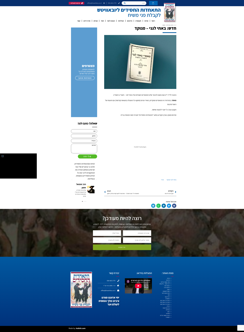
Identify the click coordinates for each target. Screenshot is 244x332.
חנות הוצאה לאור (166, 293)
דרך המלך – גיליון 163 (164, 284)
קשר (78, 21)
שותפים (168, 313)
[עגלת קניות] (153, 3)
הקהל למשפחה (166, 291)
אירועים (129, 21)
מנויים (96, 21)
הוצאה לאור (111, 21)
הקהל (168, 289)
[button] (174, 206)
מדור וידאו (86, 21)
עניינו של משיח (166, 308)
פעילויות (121, 21)
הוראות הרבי (167, 287)
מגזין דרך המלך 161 (165, 300)
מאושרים (168, 298)
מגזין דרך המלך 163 (165, 304)
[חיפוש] (125, 3)
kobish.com (80, 328)
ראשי (153, 21)
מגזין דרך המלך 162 (165, 302)
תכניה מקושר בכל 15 (165, 315)
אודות (146, 21)
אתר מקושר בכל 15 (165, 282)
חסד (102, 21)
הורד (162, 180)
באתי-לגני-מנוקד (171, 180)
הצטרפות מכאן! (85, 78)
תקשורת (138, 21)
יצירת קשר (167, 297)
